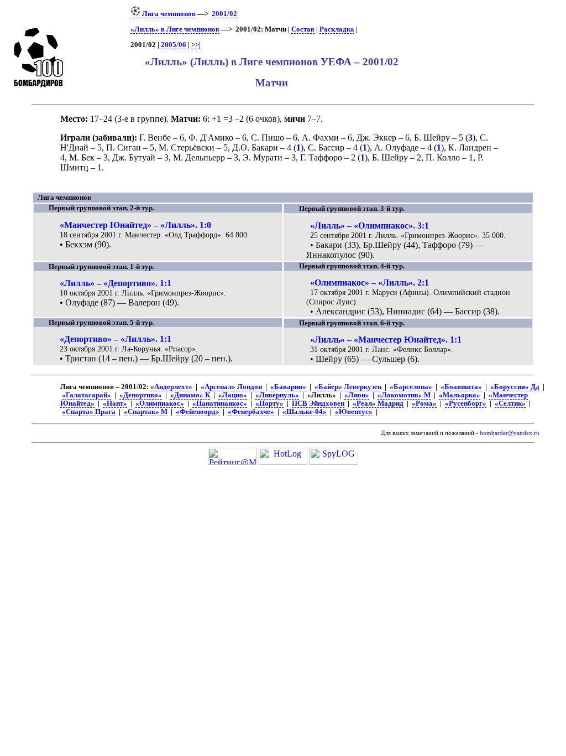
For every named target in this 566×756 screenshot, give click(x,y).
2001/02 (224, 14)
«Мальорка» (459, 395)
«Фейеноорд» (197, 412)
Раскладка (336, 29)
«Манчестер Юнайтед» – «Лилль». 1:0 (135, 225)
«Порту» (269, 403)
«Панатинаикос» (219, 403)
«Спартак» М (145, 412)
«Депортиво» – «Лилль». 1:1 (115, 339)
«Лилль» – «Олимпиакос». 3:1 (369, 225)
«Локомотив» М (404, 395)
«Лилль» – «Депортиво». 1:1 (115, 283)
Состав (303, 29)
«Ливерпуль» (277, 395)
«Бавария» (288, 387)
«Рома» (424, 403)
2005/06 (173, 45)
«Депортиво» (140, 395)
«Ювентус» (354, 412)
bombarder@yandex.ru (509, 433)
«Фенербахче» (251, 412)
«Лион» (356, 395)
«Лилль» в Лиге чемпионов (174, 29)
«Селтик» (510, 403)
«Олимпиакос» (159, 403)
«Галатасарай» (86, 395)
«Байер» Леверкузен (348, 387)
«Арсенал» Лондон (231, 387)
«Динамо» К (190, 395)
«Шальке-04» (304, 412)
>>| (196, 45)
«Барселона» (411, 387)
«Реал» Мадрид (378, 403)
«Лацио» (232, 395)
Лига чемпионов (168, 14)
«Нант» (115, 403)
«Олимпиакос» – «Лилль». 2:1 (369, 282)
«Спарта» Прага (89, 412)
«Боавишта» (461, 387)
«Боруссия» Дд (514, 387)
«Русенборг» (465, 403)
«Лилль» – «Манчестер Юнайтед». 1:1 (386, 339)
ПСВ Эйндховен (318, 403)
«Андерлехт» (171, 387)
